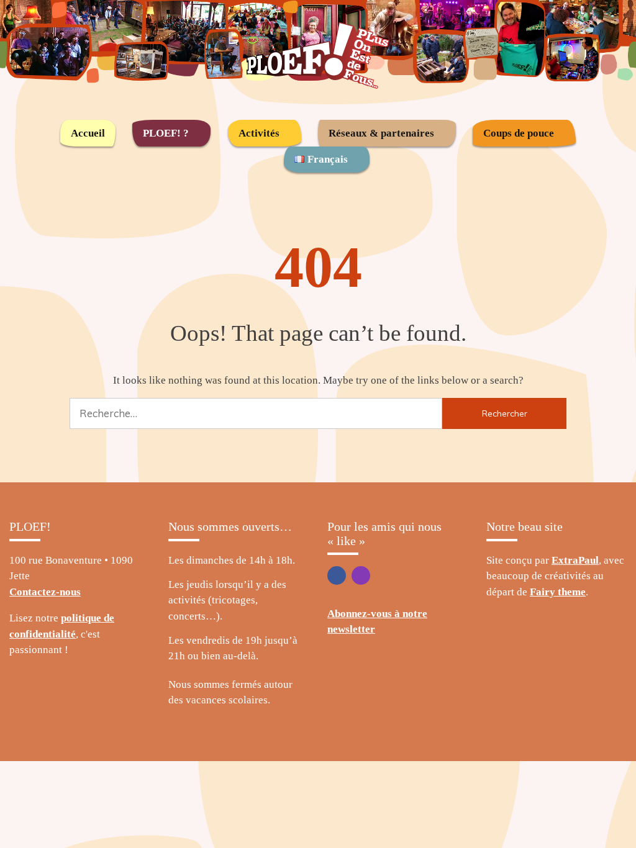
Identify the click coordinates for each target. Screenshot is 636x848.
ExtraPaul (575, 560)
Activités (258, 133)
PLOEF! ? (166, 133)
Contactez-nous (45, 592)
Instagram (361, 575)
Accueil (88, 133)
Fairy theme (558, 592)
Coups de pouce (518, 133)
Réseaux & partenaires (381, 133)
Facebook (336, 575)
